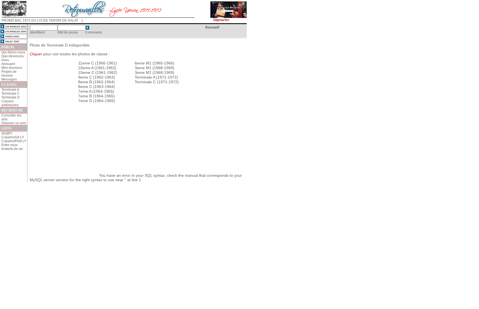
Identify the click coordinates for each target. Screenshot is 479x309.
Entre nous (9, 145)
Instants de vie (12, 149)
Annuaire (8, 64)
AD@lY (6, 133)
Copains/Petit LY (13, 141)
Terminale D (10, 97)
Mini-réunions (11, 68)
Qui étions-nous (13, 52)
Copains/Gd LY (12, 137)
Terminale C (10, 93)
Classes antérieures (10, 103)
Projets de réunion (9, 73)
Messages (9, 79)
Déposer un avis (13, 123)
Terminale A (10, 90)
